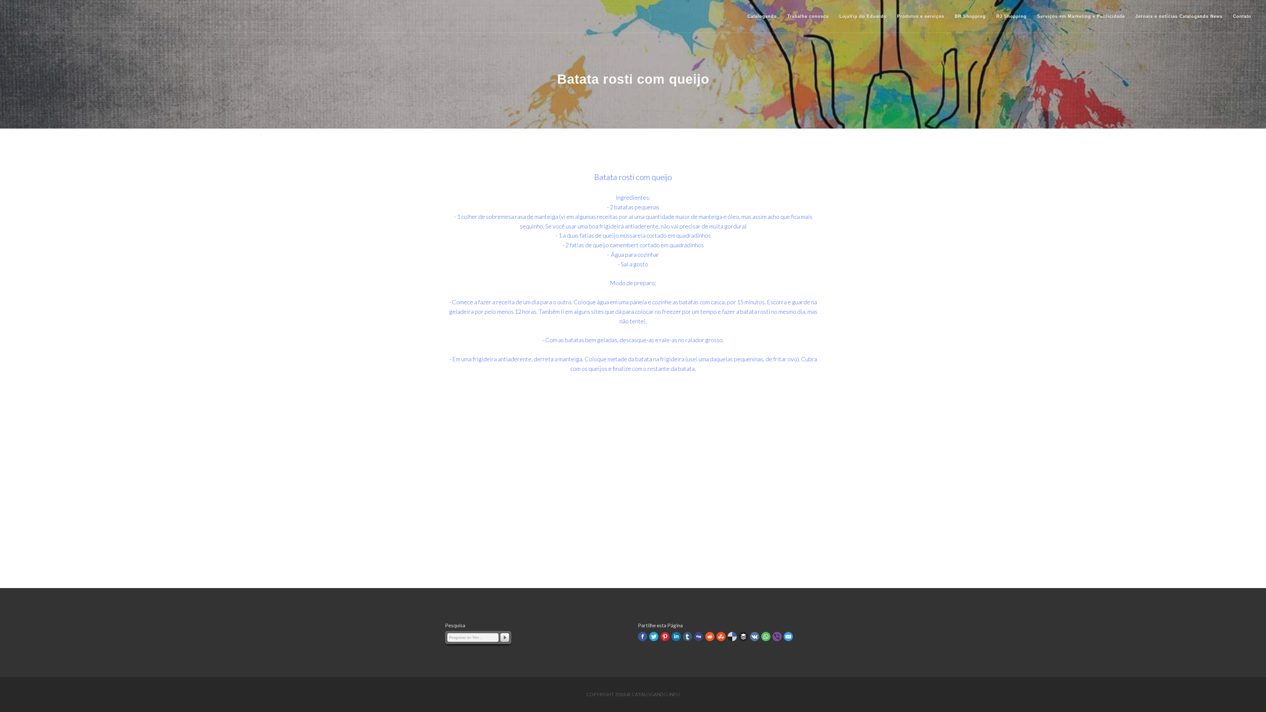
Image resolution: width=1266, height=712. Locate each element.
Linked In (676, 636)
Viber (777, 636)
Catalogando (762, 16)
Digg (698, 636)
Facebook (642, 636)
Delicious (732, 636)
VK (754, 636)
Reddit (709, 636)
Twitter (653, 636)
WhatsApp (765, 636)
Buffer (743, 636)
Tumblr (687, 636)
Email (788, 636)
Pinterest (665, 636)
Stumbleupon (721, 636)
